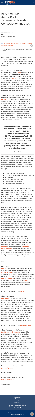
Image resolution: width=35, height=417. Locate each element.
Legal (8, 412)
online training (6, 272)
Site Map (13, 412)
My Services (17, 402)
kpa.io (22, 291)
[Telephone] (28, 2)
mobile (25, 280)
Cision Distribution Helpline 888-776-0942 (18, 406)
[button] (17, 44)
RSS (18, 412)
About (17, 400)
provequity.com (6, 368)
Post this (18, 151)
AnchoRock (14, 78)
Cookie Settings (24, 412)
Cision (19, 414)
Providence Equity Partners (10, 332)
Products (17, 398)
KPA (19, 72)
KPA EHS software (7, 278)
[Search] (33, 2)
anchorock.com (25, 325)
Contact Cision (17, 397)
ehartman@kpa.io (7, 379)
